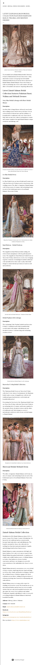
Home (5, 6)
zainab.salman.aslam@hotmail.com (15, 607)
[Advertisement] (17, 638)
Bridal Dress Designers (16, 6)
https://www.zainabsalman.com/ (21, 620)
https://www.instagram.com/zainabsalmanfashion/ (17, 617)
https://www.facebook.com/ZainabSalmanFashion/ (17, 612)
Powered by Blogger (19, 659)
